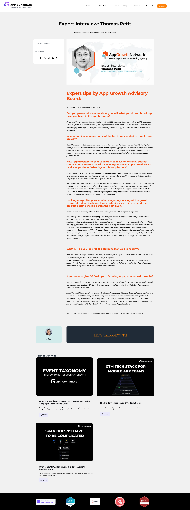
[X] (45, 58)
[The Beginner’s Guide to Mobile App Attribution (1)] (64, 424)
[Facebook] (41, 58)
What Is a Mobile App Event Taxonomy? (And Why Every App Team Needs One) (64, 402)
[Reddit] (49, 58)
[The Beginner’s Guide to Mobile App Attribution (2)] (125, 359)
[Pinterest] (57, 58)
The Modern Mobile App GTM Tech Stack (120, 403)
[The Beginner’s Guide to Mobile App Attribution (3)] (64, 358)
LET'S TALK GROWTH (110, 335)
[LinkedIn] (53, 58)
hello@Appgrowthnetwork (133, 313)
